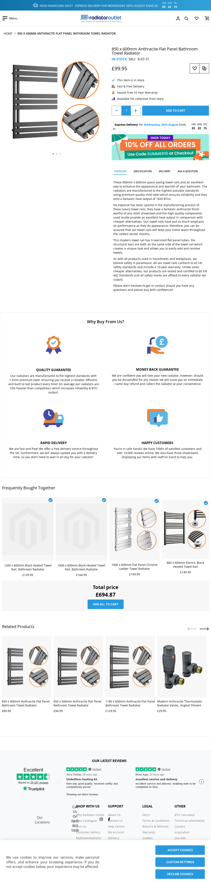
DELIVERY (164, 171)
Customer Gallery (88, 832)
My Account (116, 832)
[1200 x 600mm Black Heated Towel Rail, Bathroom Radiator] (28, 499)
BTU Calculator (185, 815)
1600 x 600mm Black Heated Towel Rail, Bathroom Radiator (81, 567)
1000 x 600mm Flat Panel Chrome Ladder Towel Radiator (134, 567)
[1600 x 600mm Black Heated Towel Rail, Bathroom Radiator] (81, 499)
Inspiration (182, 832)
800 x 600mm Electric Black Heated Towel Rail (185, 565)
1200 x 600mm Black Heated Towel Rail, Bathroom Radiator (28, 567)
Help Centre (116, 826)
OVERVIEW (120, 171)
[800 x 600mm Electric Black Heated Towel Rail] (185, 502)
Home (8, 33)
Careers (180, 826)
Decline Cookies (180, 874)
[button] (53, 154)
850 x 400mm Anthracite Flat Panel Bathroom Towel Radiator (26, 703)
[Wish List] (197, 19)
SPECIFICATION (143, 171)
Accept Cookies (180, 850)
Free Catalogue (86, 821)
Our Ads (180, 838)
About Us (114, 815)
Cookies (147, 838)
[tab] (120, 172)
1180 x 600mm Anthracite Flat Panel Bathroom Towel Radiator (130, 703)
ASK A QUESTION (188, 171)
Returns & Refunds (155, 826)
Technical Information (190, 821)
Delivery (113, 838)
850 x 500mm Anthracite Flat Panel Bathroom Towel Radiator (77, 703)
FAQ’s (146, 815)
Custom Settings (180, 862)
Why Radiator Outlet (90, 815)
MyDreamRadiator (88, 838)
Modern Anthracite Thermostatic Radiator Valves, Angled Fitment (179, 703)
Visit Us (81, 826)
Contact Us (115, 821)
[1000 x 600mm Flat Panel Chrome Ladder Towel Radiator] (134, 500)
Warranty (148, 832)
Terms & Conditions (156, 821)
